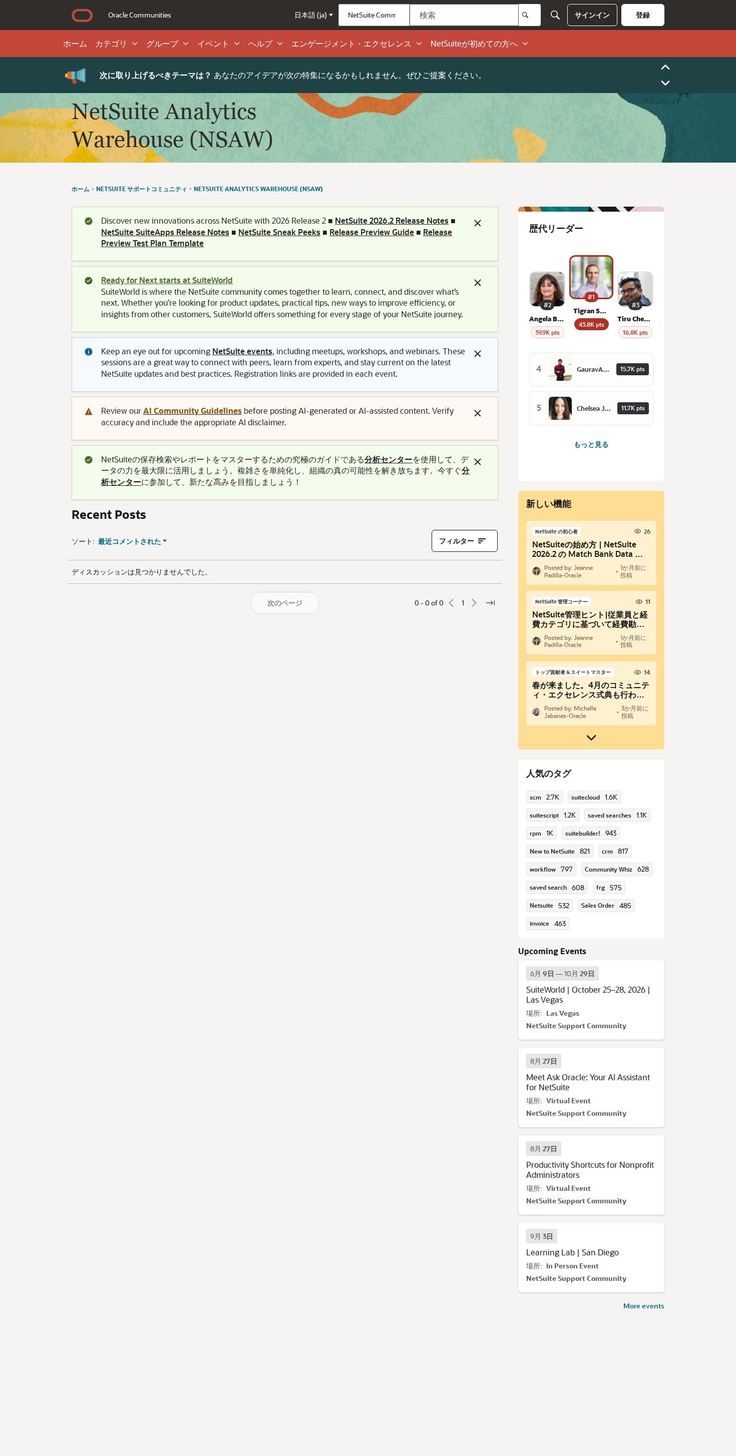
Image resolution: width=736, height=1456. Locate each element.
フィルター (456, 540)
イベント (213, 43)
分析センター (388, 459)
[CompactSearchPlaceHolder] (555, 15)
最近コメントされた (129, 541)
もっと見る (591, 444)
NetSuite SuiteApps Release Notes (165, 232)
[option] (562, 973)
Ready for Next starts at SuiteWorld (167, 280)
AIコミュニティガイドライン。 (174, 75)
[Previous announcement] (665, 67)
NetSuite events (242, 351)
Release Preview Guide (371, 232)
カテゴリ (111, 43)
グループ (162, 43)
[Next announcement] (665, 83)
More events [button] (643, 1305)
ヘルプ (260, 43)
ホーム (75, 43)
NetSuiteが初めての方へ (474, 43)
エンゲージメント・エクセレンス (351, 43)
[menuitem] (139, 15)
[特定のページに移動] (490, 603)
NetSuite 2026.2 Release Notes (392, 220)
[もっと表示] (591, 737)
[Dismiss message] (478, 223)
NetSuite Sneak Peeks (279, 232)
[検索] (530, 15)
